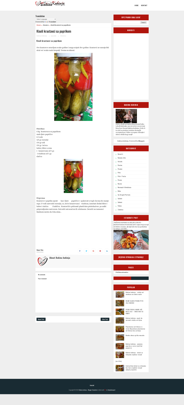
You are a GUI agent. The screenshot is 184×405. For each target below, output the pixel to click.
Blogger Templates (92, 390)
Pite (119, 172)
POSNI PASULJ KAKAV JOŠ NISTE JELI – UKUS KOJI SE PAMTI (134, 311)
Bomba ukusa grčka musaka (135, 335)
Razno (120, 184)
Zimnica (46, 25)
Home (137, 5)
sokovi (120, 202)
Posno (120, 180)
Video (120, 206)
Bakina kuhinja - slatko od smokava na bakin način (135, 293)
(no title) (119, 361)
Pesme (120, 169)
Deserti (120, 154)
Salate (120, 198)
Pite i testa (122, 176)
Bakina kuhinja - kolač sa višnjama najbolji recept (134, 354)
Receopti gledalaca (124, 187)
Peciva (120, 165)
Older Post (105, 319)
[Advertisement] (74, 232)
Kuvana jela (122, 158)
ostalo (120, 161)
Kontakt (144, 5)
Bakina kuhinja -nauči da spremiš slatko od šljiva (134, 319)
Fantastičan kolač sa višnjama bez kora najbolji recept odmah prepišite (136, 368)
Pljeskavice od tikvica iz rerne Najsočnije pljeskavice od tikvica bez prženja (135, 329)
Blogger (141, 141)
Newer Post (41, 319)
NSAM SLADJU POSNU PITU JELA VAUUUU (134, 302)
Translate (52, 22)
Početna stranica (122, 272)
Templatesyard (111, 390)
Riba (119, 191)
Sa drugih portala (124, 195)
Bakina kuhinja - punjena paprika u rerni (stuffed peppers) (134, 346)
